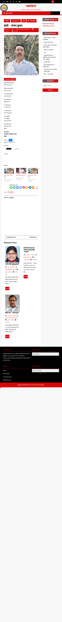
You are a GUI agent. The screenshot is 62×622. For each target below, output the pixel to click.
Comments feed (7, 377)
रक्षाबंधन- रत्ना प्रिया (48, 50)
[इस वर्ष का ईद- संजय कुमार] (33, 171)
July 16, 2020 (11, 267)
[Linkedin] (29, 187)
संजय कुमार (10, 192)
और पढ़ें (7, 289)
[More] (33, 187)
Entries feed (6, 373)
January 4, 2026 (30, 254)
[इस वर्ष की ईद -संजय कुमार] (9, 171)
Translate (43, 373)
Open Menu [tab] (9, 13)
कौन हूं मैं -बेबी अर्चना (48, 42)
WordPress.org (7, 380)
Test (45, 52)
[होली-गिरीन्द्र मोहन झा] (21, 171)
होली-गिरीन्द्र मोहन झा (20, 175)
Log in (4, 370)
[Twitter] (20, 187)
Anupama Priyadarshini (24, 29)
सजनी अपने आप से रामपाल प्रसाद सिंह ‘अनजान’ (29, 250)
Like (11, 140)
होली (24, 20)
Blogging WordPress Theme (26, 385)
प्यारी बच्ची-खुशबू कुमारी (12, 264)
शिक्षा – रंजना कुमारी (48, 74)
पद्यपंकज (31, 6)
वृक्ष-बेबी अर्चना (47, 62)
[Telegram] (14, 187)
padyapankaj (15, 20)
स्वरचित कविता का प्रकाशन (48, 25)
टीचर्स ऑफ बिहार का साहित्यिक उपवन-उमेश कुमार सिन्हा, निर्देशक (49, 57)
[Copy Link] (26, 187)
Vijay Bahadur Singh (10, 269)
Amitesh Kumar (28, 257)
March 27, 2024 (10, 29)
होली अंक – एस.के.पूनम (12, 313)
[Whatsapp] (11, 187)
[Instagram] (23, 187)
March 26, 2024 (11, 315)
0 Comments (8, 272)
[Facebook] (17, 187)
